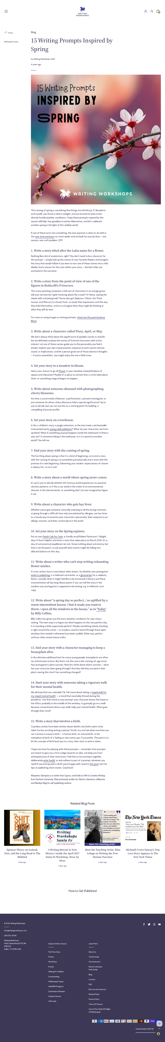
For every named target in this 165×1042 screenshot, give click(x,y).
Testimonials (94, 957)
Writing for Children (56, 971)
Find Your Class (54, 952)
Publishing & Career (56, 981)
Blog (33, 32)
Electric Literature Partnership (95, 968)
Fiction (51, 957)
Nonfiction (52, 962)
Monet (62, 371)
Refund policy (94, 994)
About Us (92, 952)
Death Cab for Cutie (53, 536)
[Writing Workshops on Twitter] (149, 924)
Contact (92, 979)
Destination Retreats (56, 991)
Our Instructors (94, 962)
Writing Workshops (17, 923)
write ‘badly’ (49, 760)
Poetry (51, 967)
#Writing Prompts (11, 42)
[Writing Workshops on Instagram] (154, 924)
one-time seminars (44, 236)
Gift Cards (52, 1001)
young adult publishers (61, 429)
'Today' (101, 609)
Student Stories (54, 996)
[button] (158, 12)
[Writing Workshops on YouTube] (159, 924)
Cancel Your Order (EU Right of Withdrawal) (99, 1010)
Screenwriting (53, 976)
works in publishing (40, 575)
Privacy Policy (94, 999)
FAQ (90, 984)
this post (94, 764)
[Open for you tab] (158, 1034)
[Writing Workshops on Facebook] (144, 924)
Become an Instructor (97, 989)
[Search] (152, 11)
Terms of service (96, 1004)
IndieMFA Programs (56, 986)
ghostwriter (86, 575)
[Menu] (6, 11)
